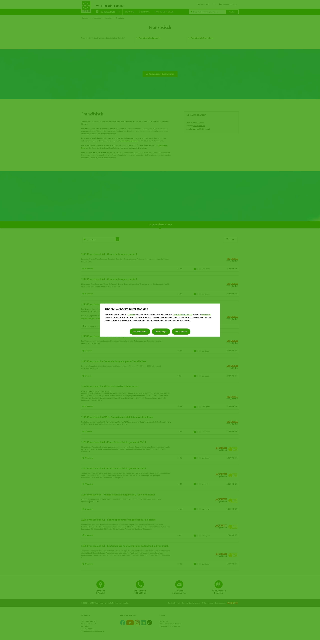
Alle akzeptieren (140, 331)
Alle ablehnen (181, 331)
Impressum (206, 314)
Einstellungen (161, 331)
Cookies (131, 314)
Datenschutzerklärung (182, 314)
